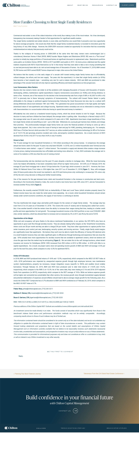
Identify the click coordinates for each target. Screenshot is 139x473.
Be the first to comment (60, 352)
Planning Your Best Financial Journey (28, 374)
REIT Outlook (20, 26)
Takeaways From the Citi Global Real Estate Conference (103, 374)
